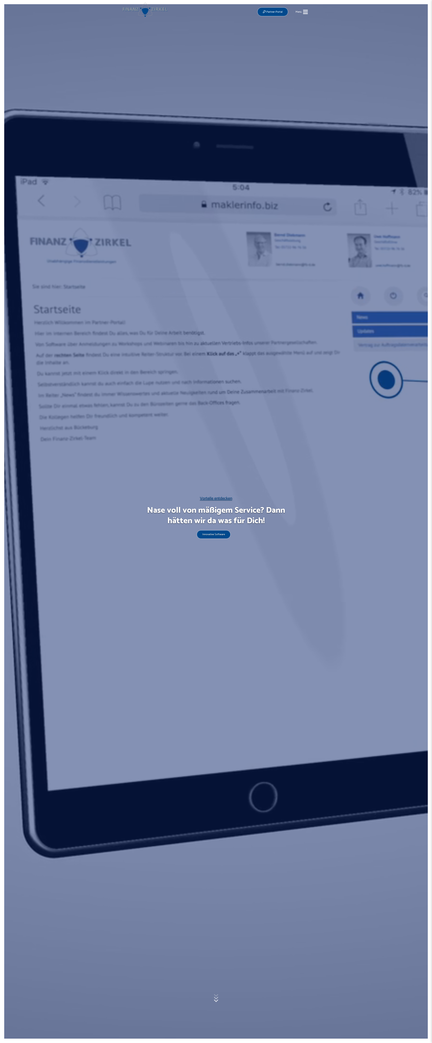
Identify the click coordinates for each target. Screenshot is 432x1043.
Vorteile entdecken (216, 498)
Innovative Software (213, 534)
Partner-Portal (274, 12)
